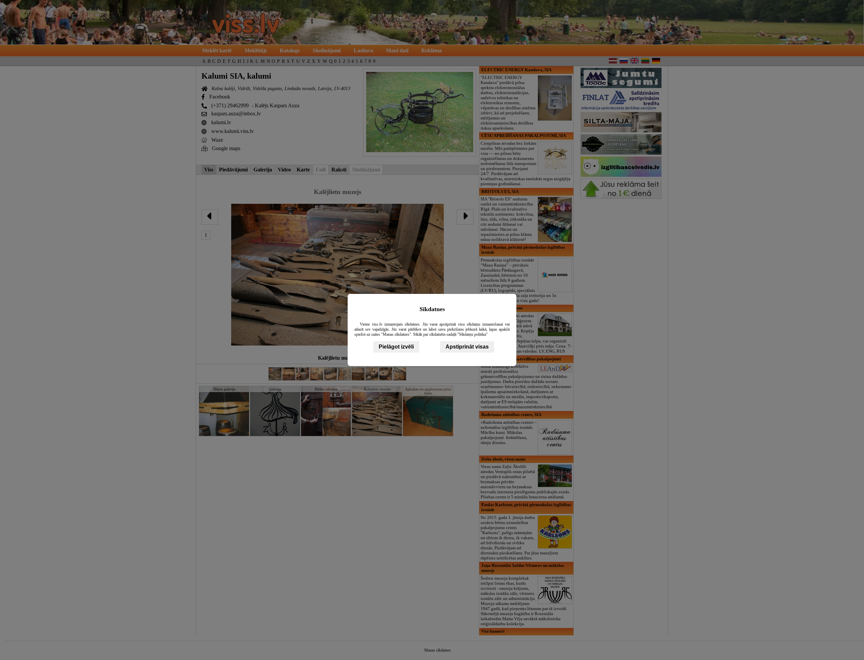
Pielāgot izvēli (396, 347)
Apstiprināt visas (467, 347)
